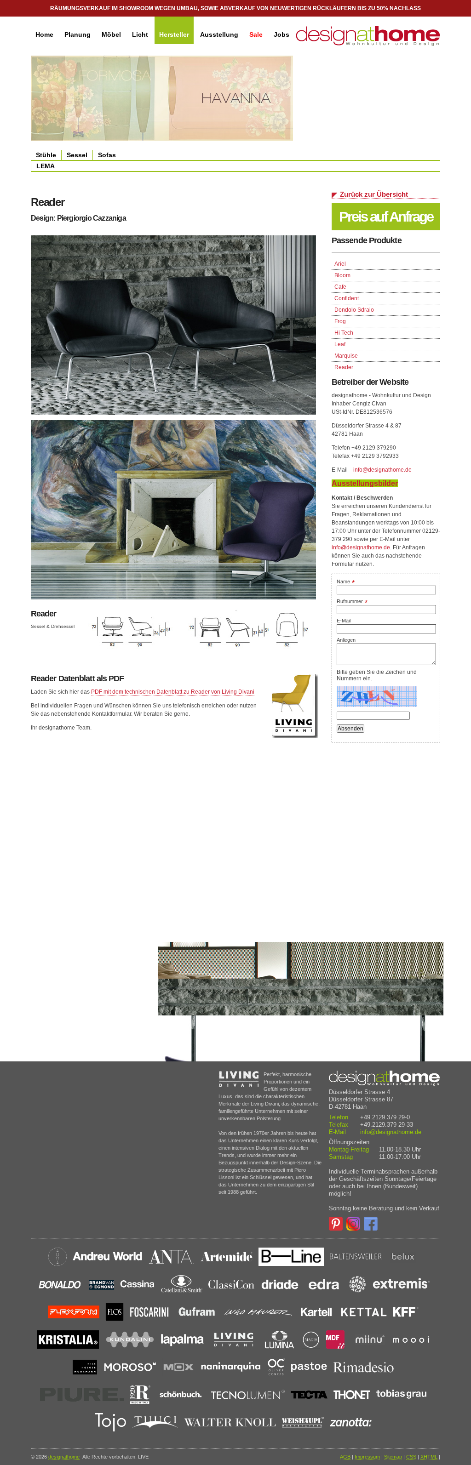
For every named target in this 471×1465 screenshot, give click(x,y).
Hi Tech (343, 333)
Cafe (340, 287)
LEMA (45, 166)
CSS (411, 1456)
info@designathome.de (382, 470)
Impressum (367, 1456)
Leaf (339, 344)
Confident (346, 298)
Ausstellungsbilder (365, 483)
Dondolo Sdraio (354, 310)
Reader (343, 367)
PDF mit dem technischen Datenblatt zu (141, 692)
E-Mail (343, 620)
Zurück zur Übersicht (374, 194)
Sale (256, 34)
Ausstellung (219, 34)
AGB (345, 1456)
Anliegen (346, 640)
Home (44, 34)
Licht (140, 34)
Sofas (107, 155)
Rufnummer (352, 601)
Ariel (340, 264)
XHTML (428, 1456)
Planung (77, 34)
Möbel (111, 34)
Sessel (77, 155)
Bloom (342, 275)
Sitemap (393, 1456)
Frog (340, 321)
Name (346, 581)
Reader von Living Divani (222, 692)
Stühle (46, 155)
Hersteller (174, 34)
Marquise (346, 356)
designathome (64, 1456)
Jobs (281, 34)
